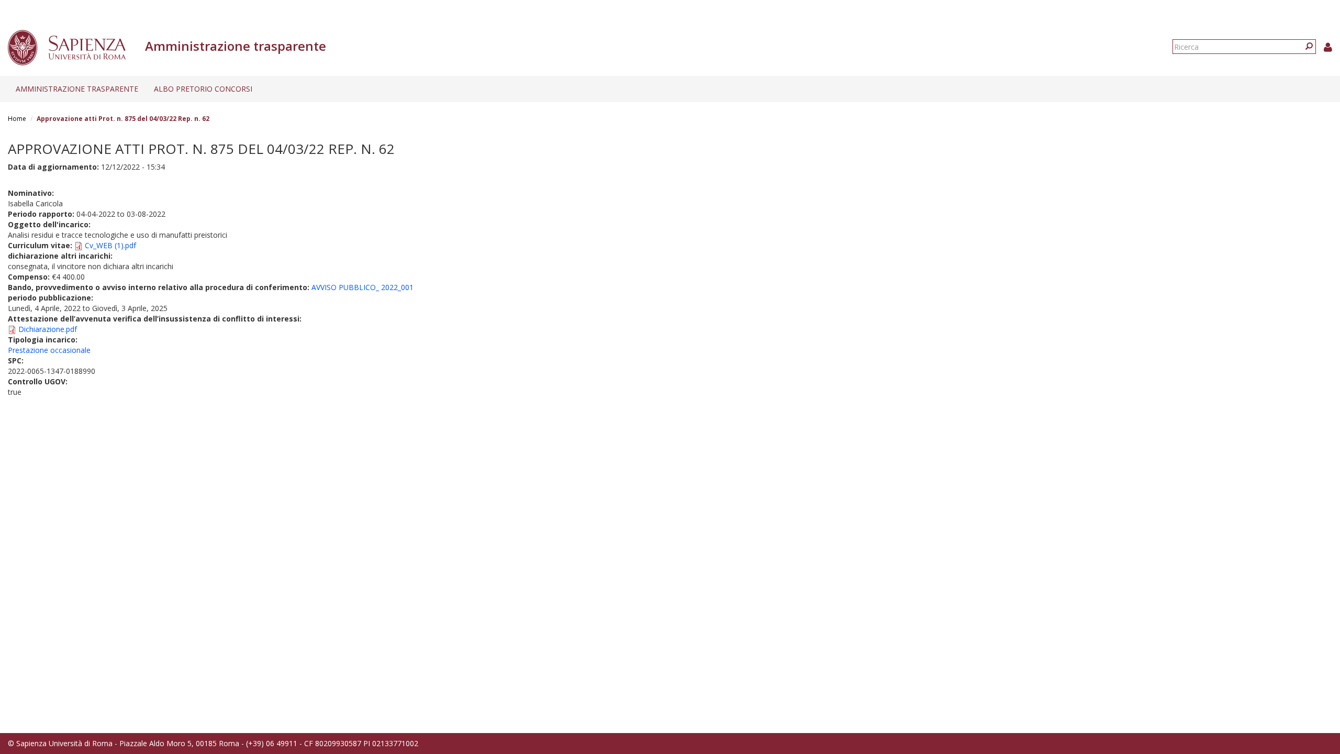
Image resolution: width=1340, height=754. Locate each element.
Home (17, 118)
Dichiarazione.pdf (47, 329)
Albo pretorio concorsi (203, 89)
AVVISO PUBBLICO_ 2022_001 (362, 287)
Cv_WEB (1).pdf (110, 245)
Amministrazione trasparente (77, 89)
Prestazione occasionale (49, 350)
